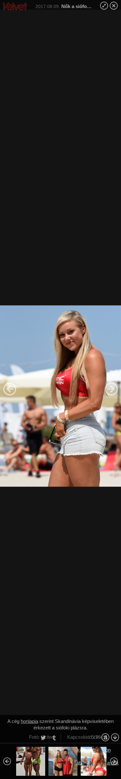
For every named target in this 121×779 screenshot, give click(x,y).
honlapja (29, 721)
